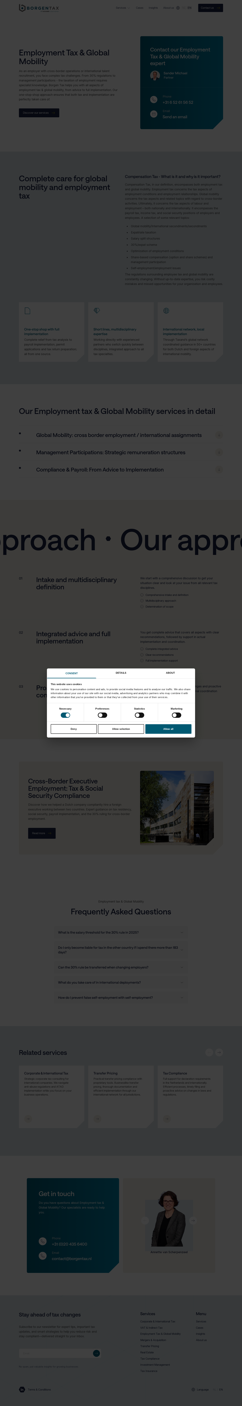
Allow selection (121, 729)
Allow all (168, 729)
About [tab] (170, 672)
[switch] (102, 715)
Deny (74, 729)
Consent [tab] (72, 673)
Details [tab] (121, 672)
